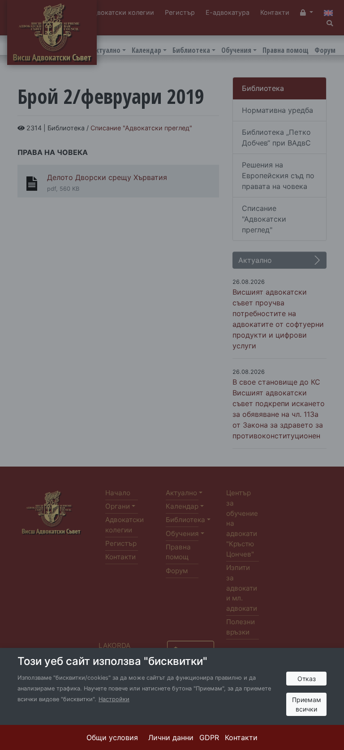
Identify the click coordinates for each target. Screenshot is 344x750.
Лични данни (171, 737)
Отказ (306, 678)
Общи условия (112, 737)
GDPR (209, 737)
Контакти (241, 737)
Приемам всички (306, 704)
